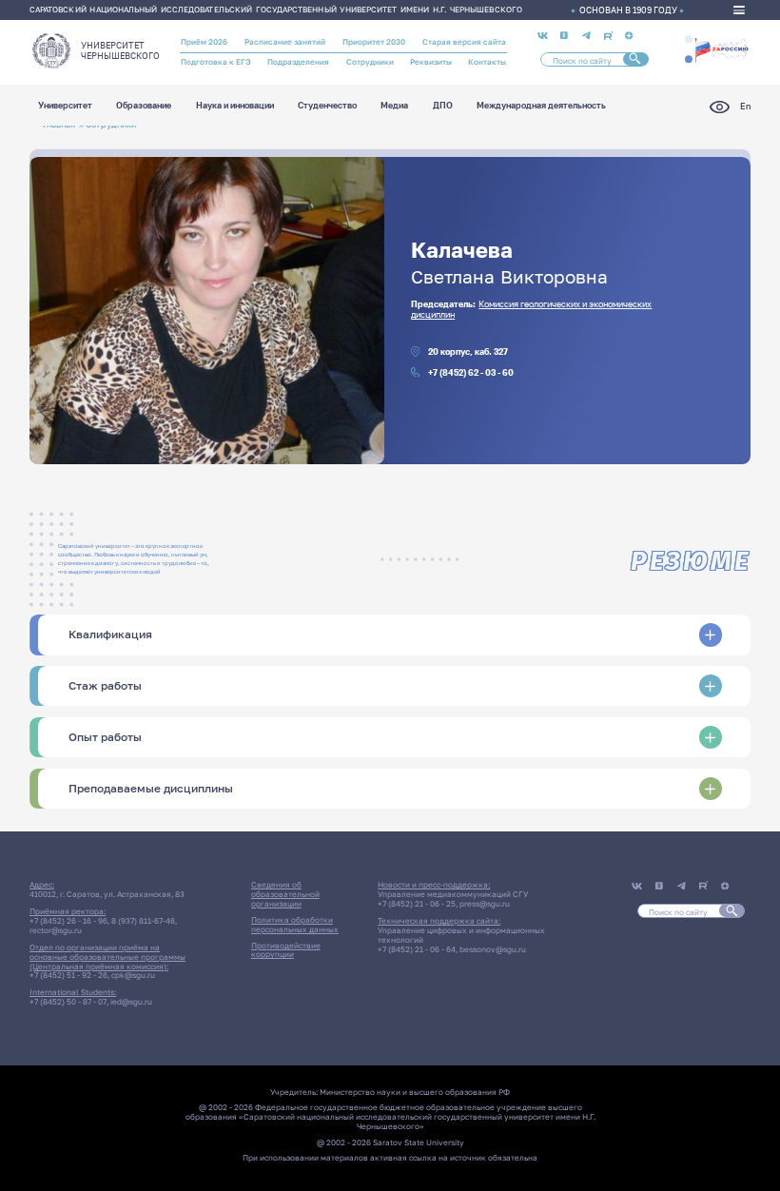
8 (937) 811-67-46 (143, 921)
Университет (65, 106)
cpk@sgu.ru (133, 975)
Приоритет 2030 (373, 42)
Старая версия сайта (464, 42)
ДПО (443, 106)
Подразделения (298, 62)
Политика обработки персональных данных (295, 924)
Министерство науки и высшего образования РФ (415, 1092)
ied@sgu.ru (131, 1001)
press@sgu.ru (484, 903)
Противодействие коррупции (286, 950)
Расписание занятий (284, 42)
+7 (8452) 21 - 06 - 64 (417, 949)
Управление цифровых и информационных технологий (461, 935)
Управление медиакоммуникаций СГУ (453, 894)
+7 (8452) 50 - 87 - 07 (68, 1001)
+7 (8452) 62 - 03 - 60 (471, 372)
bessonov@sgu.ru (492, 949)
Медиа (394, 106)
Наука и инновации (235, 106)
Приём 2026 (204, 42)
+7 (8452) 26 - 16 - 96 (68, 921)
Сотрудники (370, 62)
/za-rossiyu (721, 49)
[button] (688, 39)
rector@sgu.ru (55, 930)
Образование (143, 106)
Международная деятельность (541, 106)
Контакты (487, 62)
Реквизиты (431, 62)
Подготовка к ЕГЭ (216, 62)
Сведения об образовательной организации (285, 894)
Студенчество (327, 106)
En (745, 106)
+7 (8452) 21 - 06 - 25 (417, 903)
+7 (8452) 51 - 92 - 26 (68, 975)
